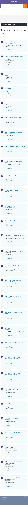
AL (6, 10)
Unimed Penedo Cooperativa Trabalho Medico (13, 281)
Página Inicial (4, 497)
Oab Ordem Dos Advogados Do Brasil (13, 312)
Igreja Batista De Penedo (12, 266)
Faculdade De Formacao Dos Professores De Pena (13, 374)
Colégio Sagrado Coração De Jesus (15, 146)
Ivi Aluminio (8, 88)
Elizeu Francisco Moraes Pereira (14, 251)
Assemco (7, 328)
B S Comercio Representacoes (13, 42)
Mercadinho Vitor (10, 206)
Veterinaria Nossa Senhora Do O (14, 343)
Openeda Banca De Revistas (13, 433)
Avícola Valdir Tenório (11, 404)
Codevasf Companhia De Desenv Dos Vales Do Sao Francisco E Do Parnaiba (14, 58)
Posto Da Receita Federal (12, 389)
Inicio (3, 10)
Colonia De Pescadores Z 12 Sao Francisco (14, 297)
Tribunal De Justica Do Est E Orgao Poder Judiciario (15, 462)
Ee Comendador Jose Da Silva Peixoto (13, 191)
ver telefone (9, 49)
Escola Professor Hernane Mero (14, 176)
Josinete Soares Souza (11, 418)
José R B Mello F (9, 74)
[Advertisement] (14, 18)
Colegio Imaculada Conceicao (13, 132)
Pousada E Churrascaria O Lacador (14, 235)
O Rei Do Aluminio (10, 103)
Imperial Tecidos (9, 447)
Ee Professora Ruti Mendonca (13, 161)
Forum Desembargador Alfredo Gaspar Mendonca (14, 478)
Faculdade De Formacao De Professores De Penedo (12, 358)
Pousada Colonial (10, 221)
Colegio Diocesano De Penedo (13, 117)
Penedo (10, 10)
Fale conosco (5, 499)
